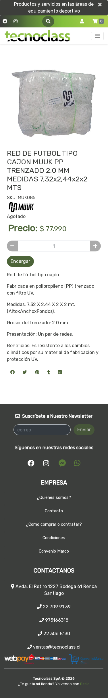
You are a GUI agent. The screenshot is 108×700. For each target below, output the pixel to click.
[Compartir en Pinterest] (37, 372)
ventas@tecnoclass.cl (56, 647)
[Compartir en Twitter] (24, 372)
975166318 (56, 620)
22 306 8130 (56, 633)
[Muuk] (21, 206)
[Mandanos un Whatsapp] (77, 463)
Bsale (85, 684)
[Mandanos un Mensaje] (62, 463)
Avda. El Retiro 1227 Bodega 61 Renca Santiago (55, 590)
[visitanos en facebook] (5, 21)
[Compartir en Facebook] (12, 372)
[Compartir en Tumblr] (48, 372)
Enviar (84, 429)
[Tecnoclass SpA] (37, 35)
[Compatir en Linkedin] (60, 372)
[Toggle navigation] (97, 36)
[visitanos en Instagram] (15, 21)
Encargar (20, 261)
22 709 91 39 (56, 606)
